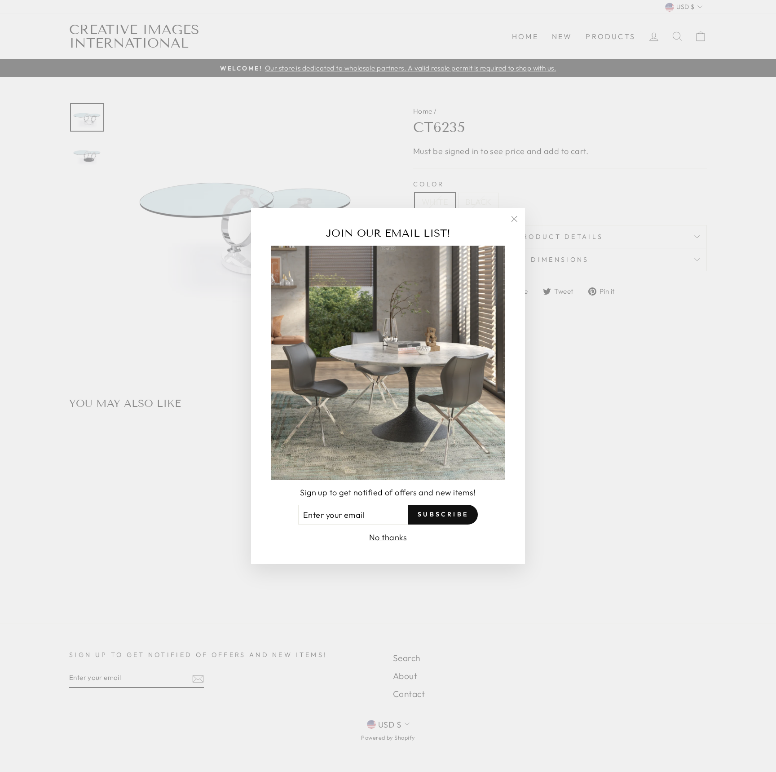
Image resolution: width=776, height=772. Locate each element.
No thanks (388, 537)
